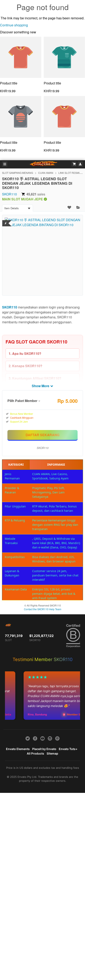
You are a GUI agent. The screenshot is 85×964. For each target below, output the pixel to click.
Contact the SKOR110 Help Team (42, 609)
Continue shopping (14, 25)
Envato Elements (18, 749)
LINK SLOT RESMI (68, 172)
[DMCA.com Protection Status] (5, 220)
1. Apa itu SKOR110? (25, 353)
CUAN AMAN (45, 172)
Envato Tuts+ (68, 749)
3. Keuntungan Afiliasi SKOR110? (35, 378)
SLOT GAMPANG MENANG (17, 172)
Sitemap (52, 753)
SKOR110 (9, 194)
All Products (35, 753)
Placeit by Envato (44, 749)
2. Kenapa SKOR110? (25, 365)
